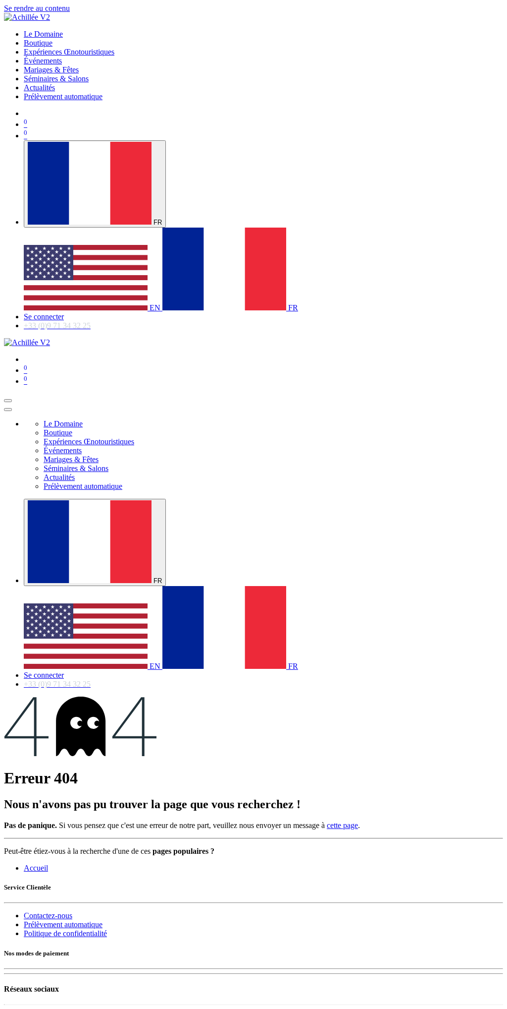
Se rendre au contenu (37, 8)
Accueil (36, 868)
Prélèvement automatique (63, 924)
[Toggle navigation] (8, 400)
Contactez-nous (48, 915)
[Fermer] (8, 409)
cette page (342, 825)
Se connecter (44, 316)
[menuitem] (43, 34)
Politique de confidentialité (65, 933)
